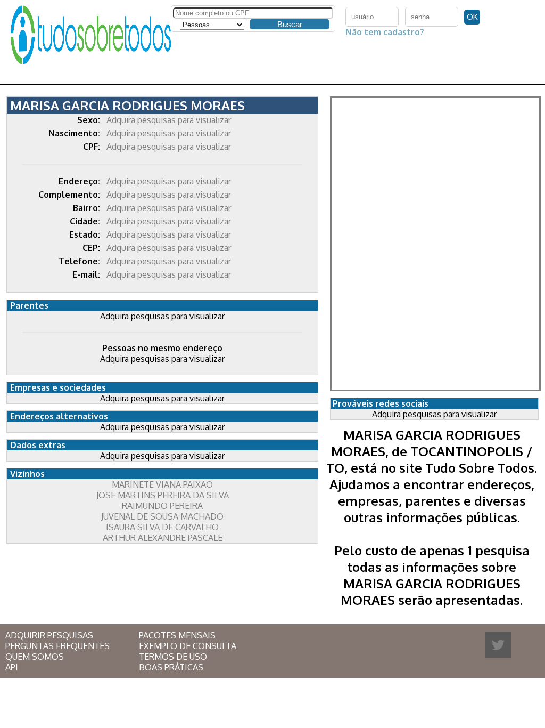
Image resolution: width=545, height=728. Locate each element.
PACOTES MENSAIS (177, 635)
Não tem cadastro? (384, 32)
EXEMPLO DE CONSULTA (187, 646)
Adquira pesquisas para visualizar (168, 120)
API (11, 667)
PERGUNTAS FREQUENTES (57, 646)
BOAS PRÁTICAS (171, 667)
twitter (498, 645)
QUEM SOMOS (34, 656)
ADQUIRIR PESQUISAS (49, 635)
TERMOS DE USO (173, 656)
